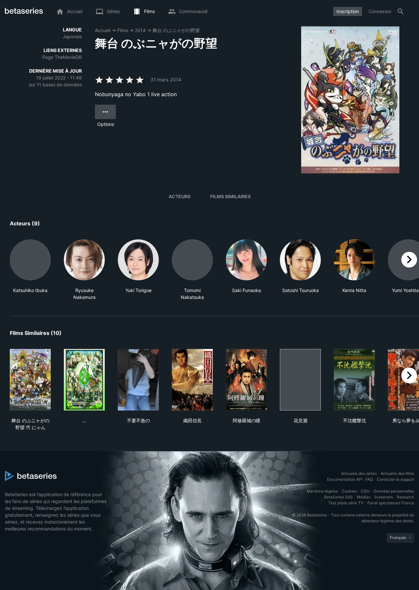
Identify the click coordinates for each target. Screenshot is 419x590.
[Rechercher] (400, 11)
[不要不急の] (138, 379)
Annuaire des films (397, 473)
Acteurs (180, 196)
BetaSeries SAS (338, 497)
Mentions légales (322, 491)
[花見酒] (300, 379)
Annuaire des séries (359, 473)
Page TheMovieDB (62, 57)
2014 (140, 30)
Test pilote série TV (345, 502)
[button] (30, 270)
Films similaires (230, 196)
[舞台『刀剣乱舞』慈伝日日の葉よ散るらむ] (84, 379)
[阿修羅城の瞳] (246, 379)
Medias (363, 497)
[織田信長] (192, 379)
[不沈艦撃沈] (354, 379)
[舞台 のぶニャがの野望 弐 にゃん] (30, 379)
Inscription (348, 11)
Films (122, 30)
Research (405, 497)
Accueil (102, 30)
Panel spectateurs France (390, 502)
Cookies (349, 491)
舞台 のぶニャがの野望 (176, 30)
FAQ (369, 479)
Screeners (383, 497)
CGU (365, 491)
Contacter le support (395, 479)
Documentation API (344, 479)
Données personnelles (393, 491)
